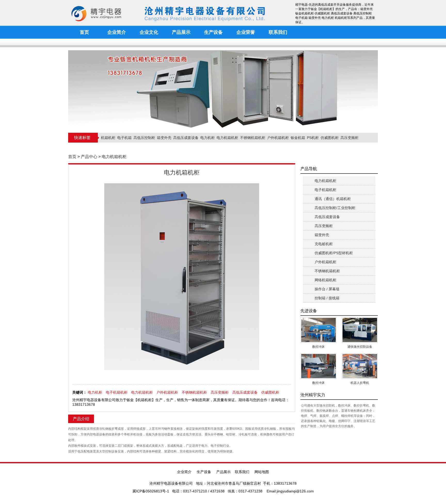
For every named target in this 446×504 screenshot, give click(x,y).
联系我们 (242, 472)
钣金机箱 (298, 138)
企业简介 (184, 472)
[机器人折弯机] (360, 366)
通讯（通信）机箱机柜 (333, 199)
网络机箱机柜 (325, 280)
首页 (72, 156)
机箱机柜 (108, 138)
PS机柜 (313, 138)
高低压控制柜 (144, 138)
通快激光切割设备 (359, 347)
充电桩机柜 (324, 244)
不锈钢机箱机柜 (252, 138)
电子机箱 (124, 138)
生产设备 (204, 472)
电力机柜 (207, 138)
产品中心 (89, 156)
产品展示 (223, 472)
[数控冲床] (318, 330)
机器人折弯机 (360, 383)
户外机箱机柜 (278, 138)
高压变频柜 (349, 138)
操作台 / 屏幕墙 (327, 289)
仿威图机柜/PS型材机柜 (334, 253)
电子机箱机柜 (117, 392)
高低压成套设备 (185, 138)
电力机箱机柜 (227, 138)
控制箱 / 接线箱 (327, 298)
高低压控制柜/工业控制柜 (335, 208)
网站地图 (261, 472)
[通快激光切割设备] (360, 330)
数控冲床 (318, 347)
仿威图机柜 (330, 138)
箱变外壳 (164, 138)
